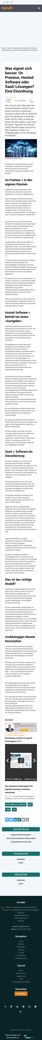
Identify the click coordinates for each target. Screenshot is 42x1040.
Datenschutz (21, 973)
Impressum (21, 976)
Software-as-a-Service (15, 804)
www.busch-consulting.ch (14, 733)
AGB (21, 979)
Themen (9, 48)
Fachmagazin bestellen (21, 982)
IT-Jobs (21, 952)
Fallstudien (21, 947)
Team (21, 970)
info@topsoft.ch (23, 926)
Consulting (21, 955)
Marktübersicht (21, 958)
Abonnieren (9, 796)
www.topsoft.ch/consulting (15, 735)
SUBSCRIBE (21, 994)
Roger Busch (9, 100)
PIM (14, 809)
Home (3, 48)
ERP (30, 804)
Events (21, 950)
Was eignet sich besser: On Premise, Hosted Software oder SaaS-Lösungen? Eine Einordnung (19, 49)
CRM (8, 809)
